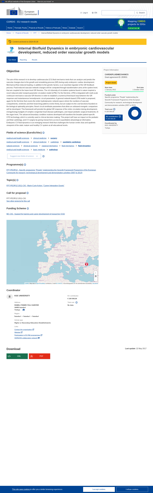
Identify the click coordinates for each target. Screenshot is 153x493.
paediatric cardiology (72, 142)
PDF (41, 356)
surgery (54, 138)
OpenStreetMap (40, 283)
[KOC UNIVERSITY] (86, 264)
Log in (85, 13)
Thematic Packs (20, 28)
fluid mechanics (68, 146)
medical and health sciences (17, 138)
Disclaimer (95, 283)
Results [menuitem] (34, 60)
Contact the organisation (31, 329)
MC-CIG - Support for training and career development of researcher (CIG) (35, 214)
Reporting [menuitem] (23, 60)
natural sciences (12, 146)
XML (19, 356)
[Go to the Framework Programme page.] (10, 50)
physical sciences (31, 146)
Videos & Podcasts (53, 28)
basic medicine (39, 150)
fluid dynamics (84, 146)
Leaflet (27, 283)
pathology (53, 150)
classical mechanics (50, 146)
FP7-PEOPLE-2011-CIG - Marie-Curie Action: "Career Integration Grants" (35, 186)
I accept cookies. (99, 489)
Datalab (72, 28)
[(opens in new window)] (24, 11)
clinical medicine (39, 138)
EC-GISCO (59, 283)
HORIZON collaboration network (34, 338)
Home (10, 28)
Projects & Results (36, 28)
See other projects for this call (18, 201)
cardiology (55, 142)
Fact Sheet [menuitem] (12, 60)
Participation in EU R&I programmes (35, 335)
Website (25, 332)
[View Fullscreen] (95, 267)
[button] (94, 12)
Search (80, 28)
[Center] (95, 276)
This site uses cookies (21, 489)
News (64, 28)
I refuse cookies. (132, 489)
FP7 (34, 33)
